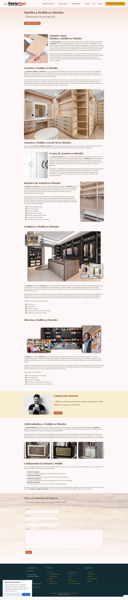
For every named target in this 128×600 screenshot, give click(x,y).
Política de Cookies (73, 593)
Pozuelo (70, 579)
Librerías (90, 572)
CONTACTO (100, 3)
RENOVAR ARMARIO (76, 3)
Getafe (51, 578)
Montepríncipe (72, 572)
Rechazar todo (17, 594)
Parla (69, 576)
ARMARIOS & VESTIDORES (48, 3)
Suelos (90, 576)
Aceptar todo (26, 594)
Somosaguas (72, 581)
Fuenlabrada (53, 576)
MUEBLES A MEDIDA (63, 3)
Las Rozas (52, 581)
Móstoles (71, 574)
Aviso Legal (53, 593)
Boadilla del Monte (54, 574)
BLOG (94, 3)
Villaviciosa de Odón (74, 583)
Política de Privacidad (62, 593)
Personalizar (8, 594)
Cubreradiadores (93, 578)
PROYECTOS (87, 3)
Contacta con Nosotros (32, 23)
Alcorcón (51, 572)
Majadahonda (53, 583)
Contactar (58, 413)
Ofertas (90, 581)
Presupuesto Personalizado (115, 3)
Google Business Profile (33, 587)
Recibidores (91, 574)
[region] (17, 588)
